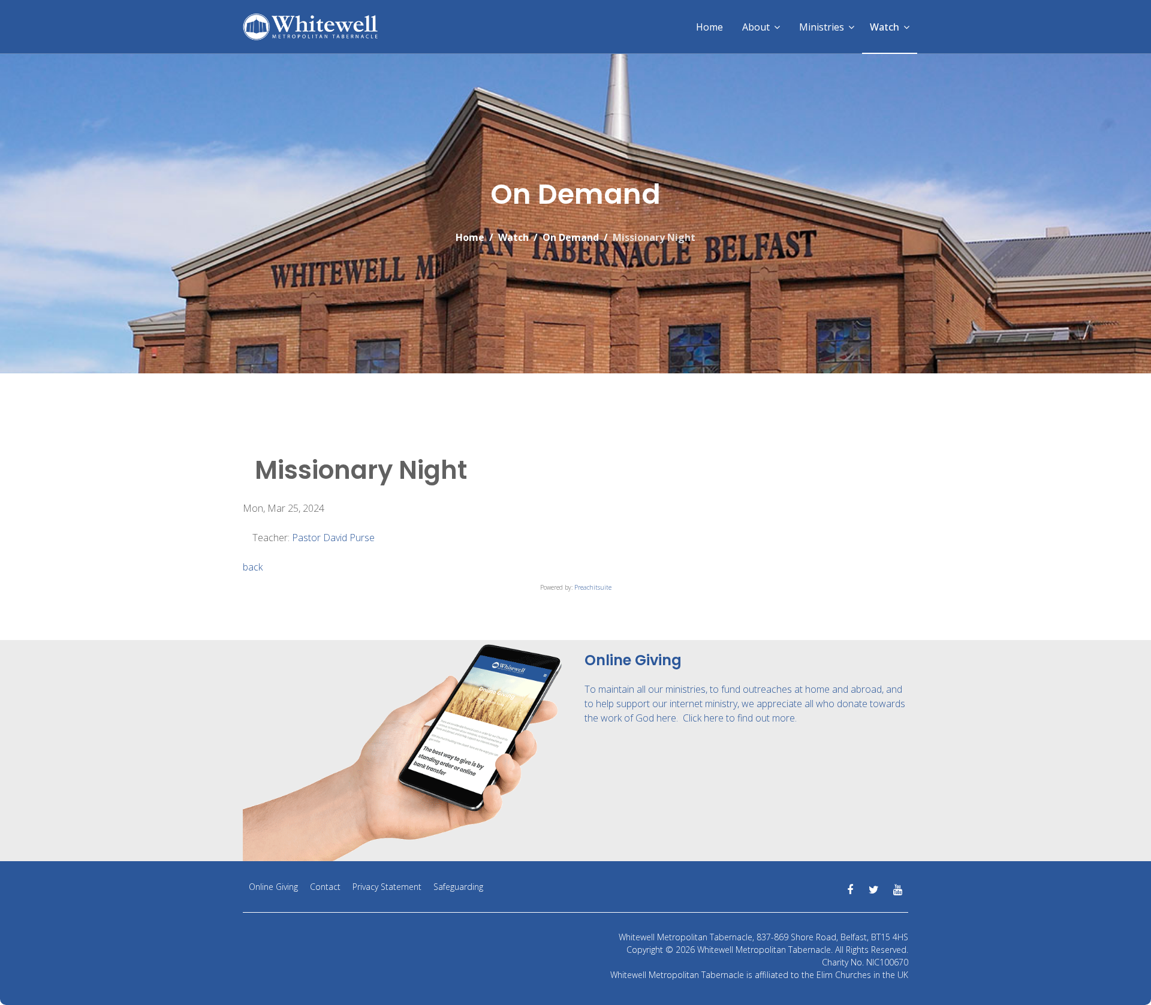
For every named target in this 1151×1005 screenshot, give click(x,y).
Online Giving (273, 886)
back (253, 567)
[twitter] (873, 889)
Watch (884, 27)
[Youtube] (897, 889)
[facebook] (849, 889)
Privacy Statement (386, 886)
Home (709, 27)
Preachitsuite (592, 587)
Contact (325, 886)
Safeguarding (458, 886)
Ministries (821, 27)
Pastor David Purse (333, 537)
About (756, 27)
